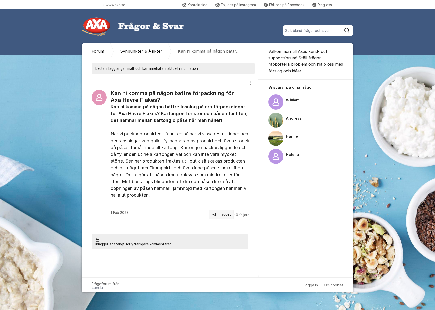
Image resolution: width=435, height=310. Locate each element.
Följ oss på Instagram (238, 5)
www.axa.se (115, 5)
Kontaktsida (197, 5)
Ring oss (325, 5)
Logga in (311, 285)
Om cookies (333, 285)
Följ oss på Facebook (286, 5)
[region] (170, 151)
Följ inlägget (221, 214)
